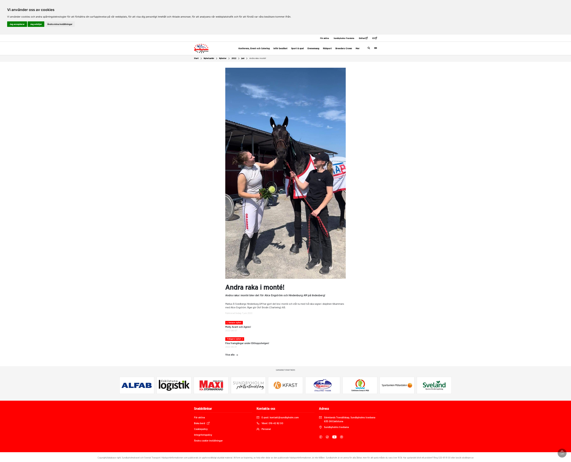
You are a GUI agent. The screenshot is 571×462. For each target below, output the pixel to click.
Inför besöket (280, 48)
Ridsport (327, 48)
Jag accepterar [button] (17, 24)
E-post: (280, 417)
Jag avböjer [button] (36, 24)
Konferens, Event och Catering (254, 48)
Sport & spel (297, 48)
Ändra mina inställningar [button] (59, 24)
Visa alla (229, 355)
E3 (373, 38)
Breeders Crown (343, 48)
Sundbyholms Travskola (344, 38)
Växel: (272, 423)
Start (196, 58)
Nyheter (222, 58)
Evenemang (313, 48)
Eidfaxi (362, 38)
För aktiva (324, 38)
